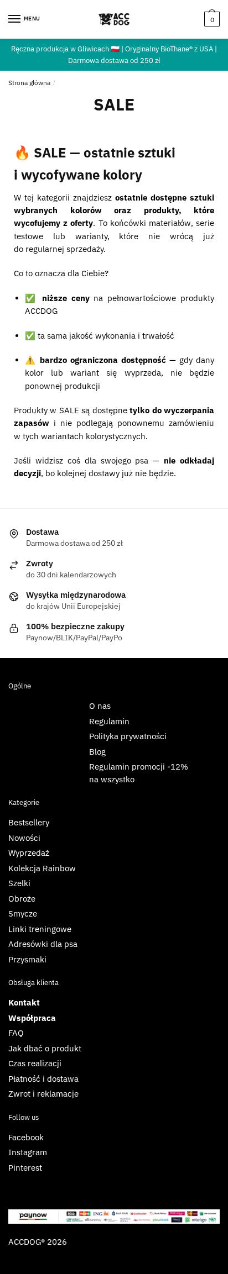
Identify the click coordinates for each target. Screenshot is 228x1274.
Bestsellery (28, 822)
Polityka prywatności (128, 736)
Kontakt (24, 1002)
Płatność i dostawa (43, 1078)
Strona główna (29, 82)
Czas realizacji (34, 1063)
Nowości (24, 838)
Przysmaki (27, 959)
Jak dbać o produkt (44, 1048)
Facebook (26, 1137)
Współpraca (32, 1018)
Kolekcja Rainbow (42, 868)
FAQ (16, 1033)
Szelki (19, 883)
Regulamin (109, 721)
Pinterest (25, 1167)
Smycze (22, 913)
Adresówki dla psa (42, 944)
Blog (97, 751)
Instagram (27, 1152)
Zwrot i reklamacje (43, 1093)
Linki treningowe (39, 929)
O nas (100, 706)
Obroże (21, 898)
